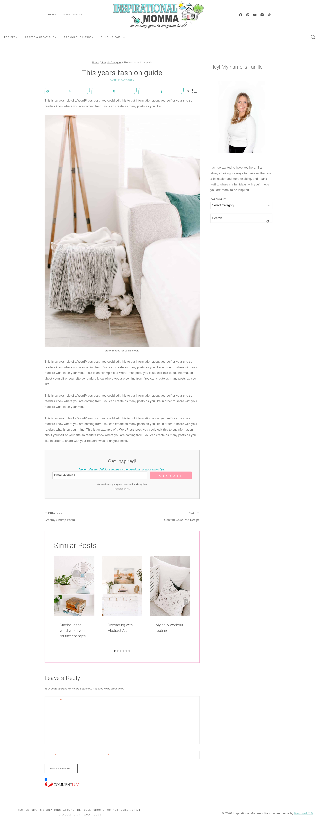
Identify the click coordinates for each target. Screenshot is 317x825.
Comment (54, 700)
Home (52, 14)
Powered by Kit (122, 488)
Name (51, 755)
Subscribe (170, 476)
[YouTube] (255, 15)
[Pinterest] (248, 15)
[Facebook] (241, 15)
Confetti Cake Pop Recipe (181, 517)
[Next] (186, 602)
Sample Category (122, 80)
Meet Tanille (73, 14)
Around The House (77, 810)
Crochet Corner (105, 810)
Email (104, 755)
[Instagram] (262, 15)
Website (158, 755)
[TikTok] (269, 15)
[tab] (115, 651)
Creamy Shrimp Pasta (60, 517)
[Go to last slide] (58, 602)
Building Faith (132, 810)
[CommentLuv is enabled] (122, 784)
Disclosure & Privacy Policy (80, 814)
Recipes (23, 810)
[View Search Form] (312, 37)
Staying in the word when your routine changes (73, 630)
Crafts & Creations (46, 810)
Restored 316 (303, 813)
